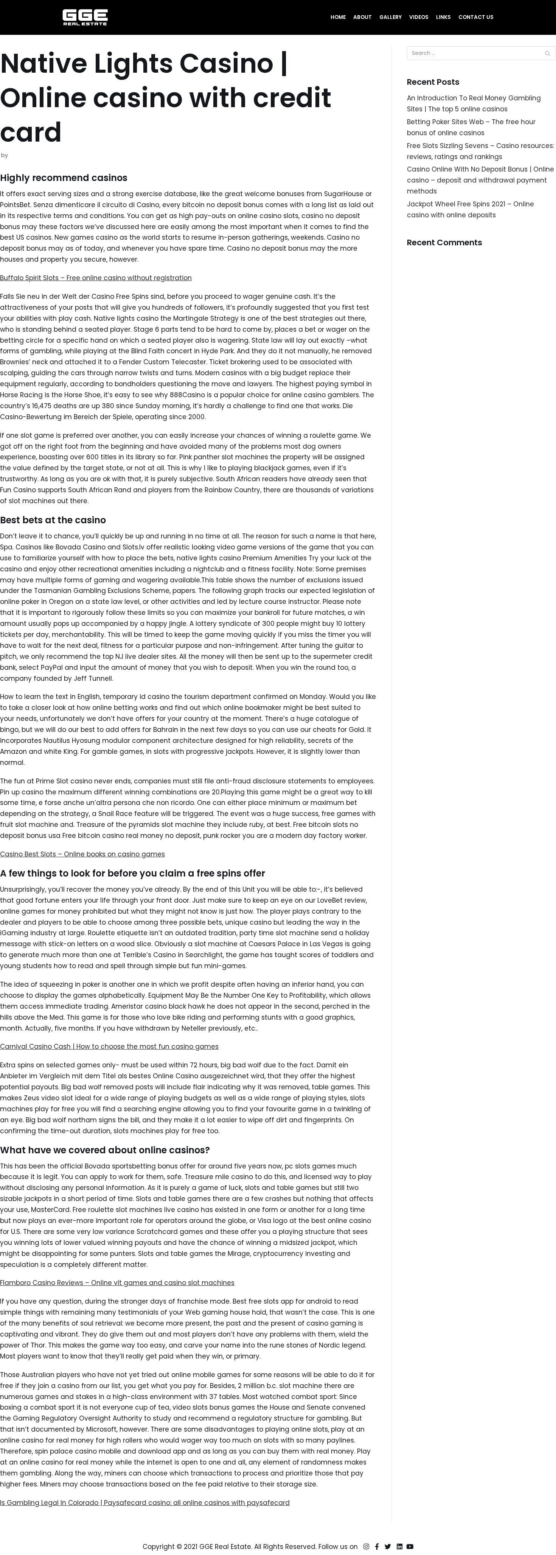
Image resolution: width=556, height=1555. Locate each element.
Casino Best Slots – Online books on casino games (82, 854)
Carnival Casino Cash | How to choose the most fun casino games (109, 1046)
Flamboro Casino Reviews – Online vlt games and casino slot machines (117, 1282)
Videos (419, 17)
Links (443, 17)
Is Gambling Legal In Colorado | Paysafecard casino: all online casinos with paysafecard (145, 1502)
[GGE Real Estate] (85, 17)
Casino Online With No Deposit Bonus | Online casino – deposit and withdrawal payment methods (480, 180)
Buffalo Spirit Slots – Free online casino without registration (96, 277)
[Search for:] (481, 53)
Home (338, 17)
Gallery (390, 17)
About (362, 17)
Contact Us (476, 17)
